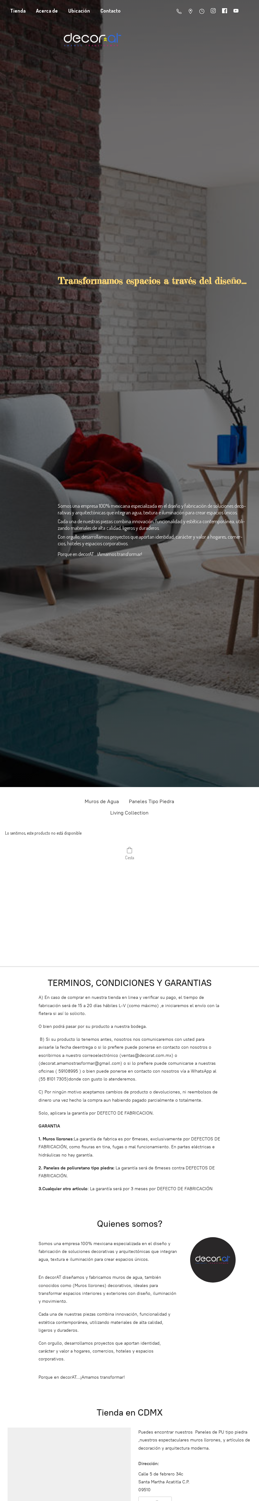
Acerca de (47, 11)
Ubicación (79, 11)
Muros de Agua (102, 801)
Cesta (129, 857)
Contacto (110, 11)
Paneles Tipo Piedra (151, 801)
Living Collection (129, 813)
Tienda (18, 11)
